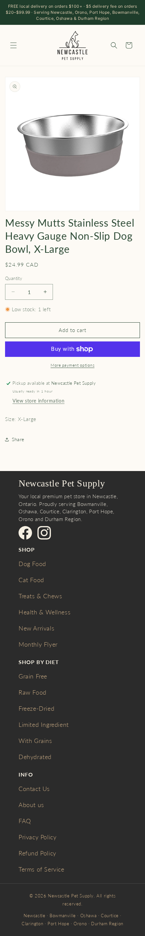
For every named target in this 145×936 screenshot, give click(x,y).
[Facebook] (25, 533)
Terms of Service (41, 869)
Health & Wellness (44, 612)
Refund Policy (37, 853)
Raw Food (33, 692)
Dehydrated (35, 756)
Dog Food (32, 563)
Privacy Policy (37, 837)
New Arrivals (36, 628)
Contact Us (34, 788)
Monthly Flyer (38, 644)
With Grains (35, 740)
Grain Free (33, 676)
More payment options (72, 365)
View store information (38, 401)
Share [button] (18, 439)
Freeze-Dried (36, 708)
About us (31, 804)
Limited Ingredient (44, 724)
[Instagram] (44, 533)
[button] (13, 45)
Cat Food (31, 579)
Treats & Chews (40, 596)
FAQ (25, 821)
